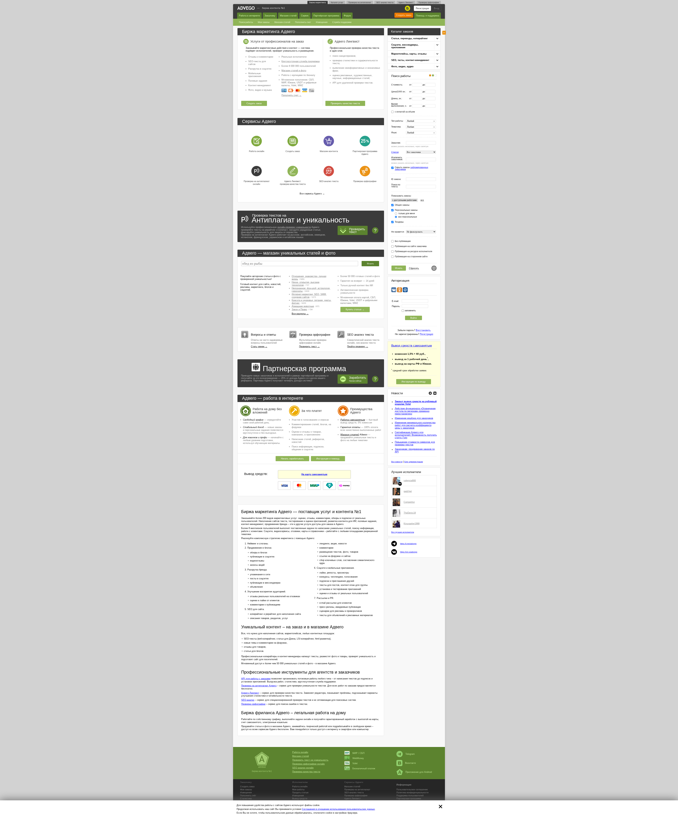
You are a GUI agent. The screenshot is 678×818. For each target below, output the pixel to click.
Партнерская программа (408, 798)
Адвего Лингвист (406, 2)
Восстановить (423, 330)
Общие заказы (402, 205)
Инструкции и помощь (328, 458)
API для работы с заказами (255, 678)
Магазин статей (288, 15)
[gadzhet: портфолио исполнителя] (397, 491)
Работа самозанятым (352, 419)
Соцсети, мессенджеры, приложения (404, 46)
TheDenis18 (410, 512)
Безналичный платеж (363, 768)
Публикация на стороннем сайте (411, 257)
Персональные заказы (406, 210)
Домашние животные (303, 306)
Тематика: (396, 127)
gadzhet (408, 491)
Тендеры (399, 222)
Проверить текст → (309, 346)
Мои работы (298, 789)
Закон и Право (299, 309)
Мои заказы (264, 22)
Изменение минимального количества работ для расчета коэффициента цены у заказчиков (415, 425)
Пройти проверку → (357, 346)
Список (395, 152)
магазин (271, 253)
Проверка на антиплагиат (359, 2)
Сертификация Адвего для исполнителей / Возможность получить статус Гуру (416, 435)
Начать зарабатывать (292, 458)
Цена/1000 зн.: (398, 92)
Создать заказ (403, 15)
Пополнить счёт (248, 795)
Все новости (396, 462)
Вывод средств (299, 798)
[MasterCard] (297, 90)
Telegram (410, 754)
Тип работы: (397, 121)
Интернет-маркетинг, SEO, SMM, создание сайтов (309, 295)
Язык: (394, 133)
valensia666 (410, 480)
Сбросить (414, 268)
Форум (347, 15)
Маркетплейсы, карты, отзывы (409, 53)
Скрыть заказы (411, 168)
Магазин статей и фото (293, 70)
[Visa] (304, 90)
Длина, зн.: (396, 99)
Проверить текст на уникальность (310, 760)
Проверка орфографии (428, 2)
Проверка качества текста (306, 771)
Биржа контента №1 (273, 8)
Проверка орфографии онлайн (308, 764)
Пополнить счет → (291, 95)
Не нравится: (398, 232)
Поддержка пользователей (410, 795)
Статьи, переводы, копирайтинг (409, 38)
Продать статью (300, 792)
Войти (413, 318)
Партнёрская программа (326, 15)
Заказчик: (396, 143)
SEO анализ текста (384, 2)
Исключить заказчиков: (397, 158)
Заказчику (269, 15)
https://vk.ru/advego (408, 552)
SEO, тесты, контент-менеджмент (410, 60)
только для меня (406, 214)
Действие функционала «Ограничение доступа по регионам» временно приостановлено (415, 411)
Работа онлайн (300, 752)
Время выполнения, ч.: (399, 105)
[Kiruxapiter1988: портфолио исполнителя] (397, 523)
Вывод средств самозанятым (411, 345)
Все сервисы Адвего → (312, 193)
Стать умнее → (259, 346)
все (422, 200)
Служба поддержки (342, 22)
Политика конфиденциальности (412, 792)
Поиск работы (246, 22)
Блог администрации (413, 462)
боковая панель (444, 33)
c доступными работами (404, 200)
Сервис (305, 15)
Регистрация (422, 8)
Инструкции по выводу (414, 381)
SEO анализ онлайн (303, 767)
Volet (355, 763)
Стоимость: (397, 85)
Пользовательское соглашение (412, 789)
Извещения (322, 22)
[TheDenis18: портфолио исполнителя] (397, 513)
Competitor (409, 502)
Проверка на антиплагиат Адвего (258, 685)
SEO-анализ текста (354, 792)
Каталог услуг (337, 2)
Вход (436, 8)
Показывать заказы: (401, 196)
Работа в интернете (249, 15)
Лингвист (352, 798)
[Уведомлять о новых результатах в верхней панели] (434, 268)
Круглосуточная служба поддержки (300, 61)
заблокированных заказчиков (411, 168)
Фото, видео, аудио (402, 66)
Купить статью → (355, 309)
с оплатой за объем (405, 112)
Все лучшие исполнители (402, 532)
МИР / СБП (358, 753)
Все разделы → (300, 313)
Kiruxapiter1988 (412, 523)
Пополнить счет (303, 22)
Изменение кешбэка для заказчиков (414, 418)
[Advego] (246, 8)
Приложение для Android (418, 772)
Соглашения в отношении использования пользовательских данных (338, 809)
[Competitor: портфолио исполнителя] (397, 502)
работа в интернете (283, 398)
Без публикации (403, 241)
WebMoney (358, 758)
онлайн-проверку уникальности (294, 227)
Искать (398, 268)
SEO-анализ (247, 700)
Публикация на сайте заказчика (411, 246)
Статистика (246, 798)
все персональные (407, 217)
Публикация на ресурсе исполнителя (413, 251)
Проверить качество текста (345, 103)
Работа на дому (264, 409)
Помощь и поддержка (427, 15)
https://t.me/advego (408, 544)
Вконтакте (410, 763)
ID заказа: (396, 179)
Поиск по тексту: (395, 186)
